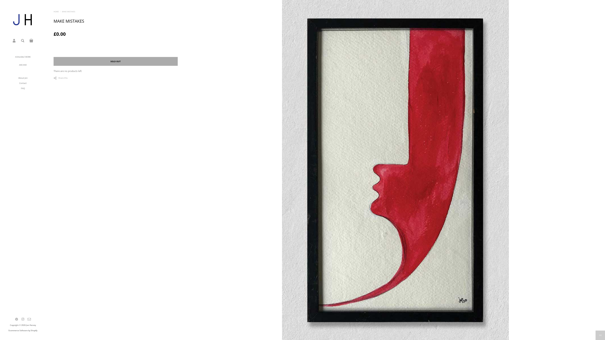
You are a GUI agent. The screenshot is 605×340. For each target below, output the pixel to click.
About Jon (23, 77)
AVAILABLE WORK (23, 57)
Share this (63, 77)
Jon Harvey (31, 325)
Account (14, 40)
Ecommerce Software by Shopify (23, 330)
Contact (23, 83)
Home (56, 11)
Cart (31, 40)
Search (23, 40)
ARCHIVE (23, 65)
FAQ (23, 88)
